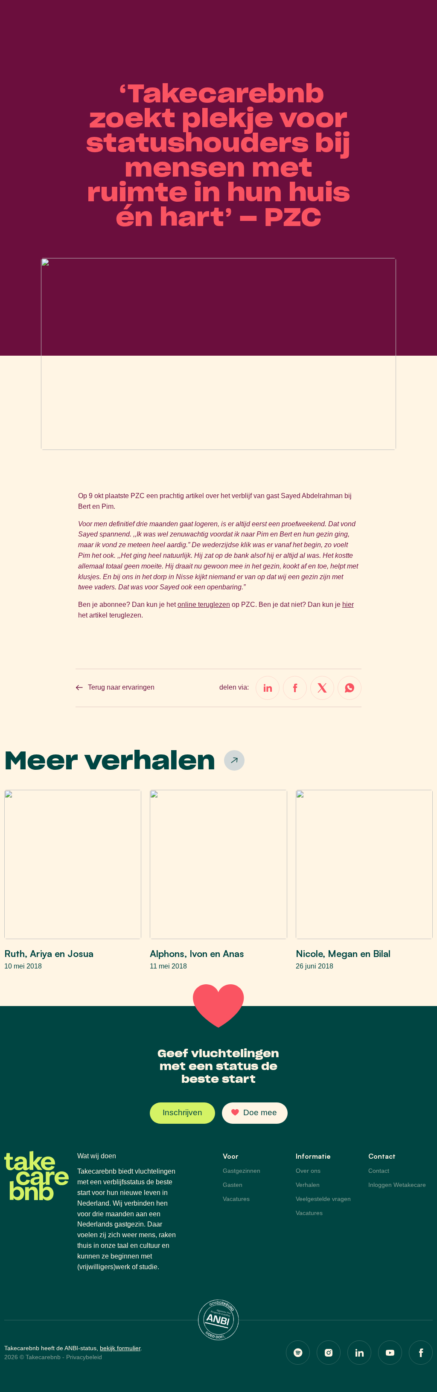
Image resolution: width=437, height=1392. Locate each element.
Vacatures (236, 1198)
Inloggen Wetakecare (397, 1184)
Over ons (308, 1170)
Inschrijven (182, 1112)
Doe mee (260, 1112)
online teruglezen (204, 604)
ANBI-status (80, 1348)
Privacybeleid (84, 1357)
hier (348, 604)
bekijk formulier (120, 1348)
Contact (378, 1170)
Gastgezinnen (241, 1170)
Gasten (232, 1184)
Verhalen (308, 1184)
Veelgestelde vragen (323, 1198)
